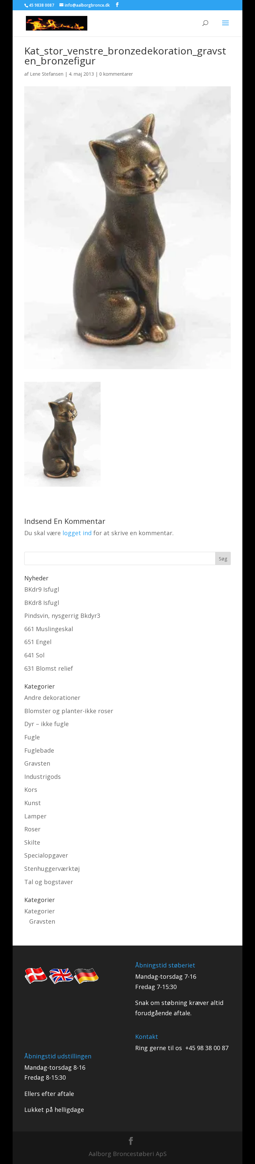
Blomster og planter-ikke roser (68, 711)
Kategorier (39, 911)
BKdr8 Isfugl (41, 603)
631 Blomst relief (48, 668)
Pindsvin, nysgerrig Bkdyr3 (62, 616)
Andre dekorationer (52, 698)
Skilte (32, 842)
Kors (30, 789)
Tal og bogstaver (48, 882)
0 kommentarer (116, 74)
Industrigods (42, 777)
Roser (32, 829)
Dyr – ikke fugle (46, 724)
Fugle (32, 737)
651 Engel (37, 642)
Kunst (32, 803)
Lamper (35, 816)
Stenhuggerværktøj (52, 869)
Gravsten (37, 763)
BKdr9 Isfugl (41, 589)
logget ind (77, 533)
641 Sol (34, 655)
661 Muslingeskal (48, 629)
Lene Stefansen (46, 74)
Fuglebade (39, 750)
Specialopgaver (46, 855)
